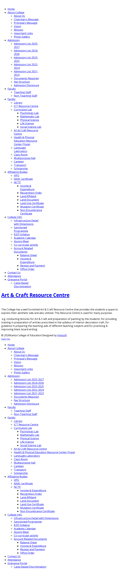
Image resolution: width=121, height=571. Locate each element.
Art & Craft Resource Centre (35, 294)
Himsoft (62, 335)
